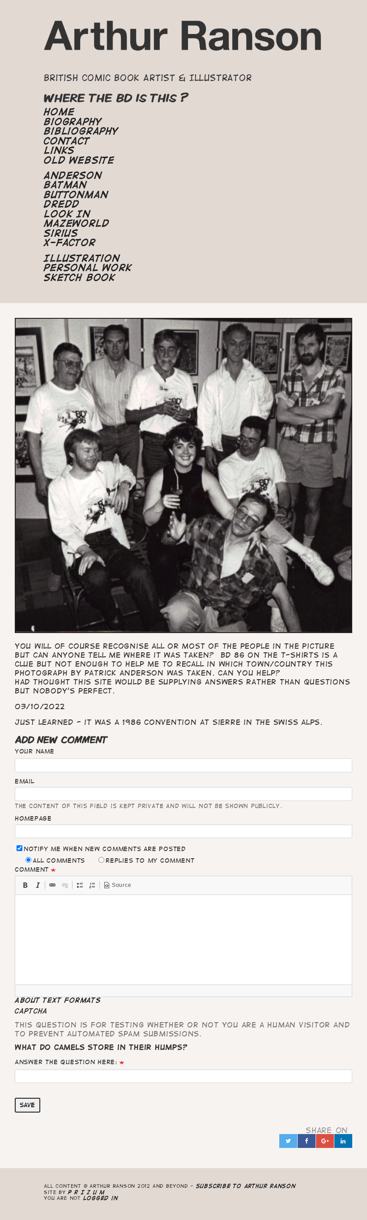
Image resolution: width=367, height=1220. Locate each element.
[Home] (183, 39)
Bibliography (81, 131)
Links (59, 150)
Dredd (62, 204)
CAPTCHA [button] (31, 1011)
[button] (25, 885)
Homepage (33, 818)
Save (27, 1105)
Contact (67, 141)
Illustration (81, 258)
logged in (100, 1197)
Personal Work (88, 267)
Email (24, 781)
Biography (73, 121)
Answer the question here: (66, 1062)
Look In (67, 214)
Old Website (79, 160)
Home (59, 111)
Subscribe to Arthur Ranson (246, 1185)
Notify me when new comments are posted (105, 849)
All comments (59, 860)
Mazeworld (76, 223)
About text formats (58, 1000)
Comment (32, 869)
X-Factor (69, 242)
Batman (65, 184)
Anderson (73, 175)
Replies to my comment (150, 860)
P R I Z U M (86, 1192)
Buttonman (76, 194)
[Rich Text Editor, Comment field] (183, 940)
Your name (35, 751)
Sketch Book (79, 277)
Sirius (61, 233)
